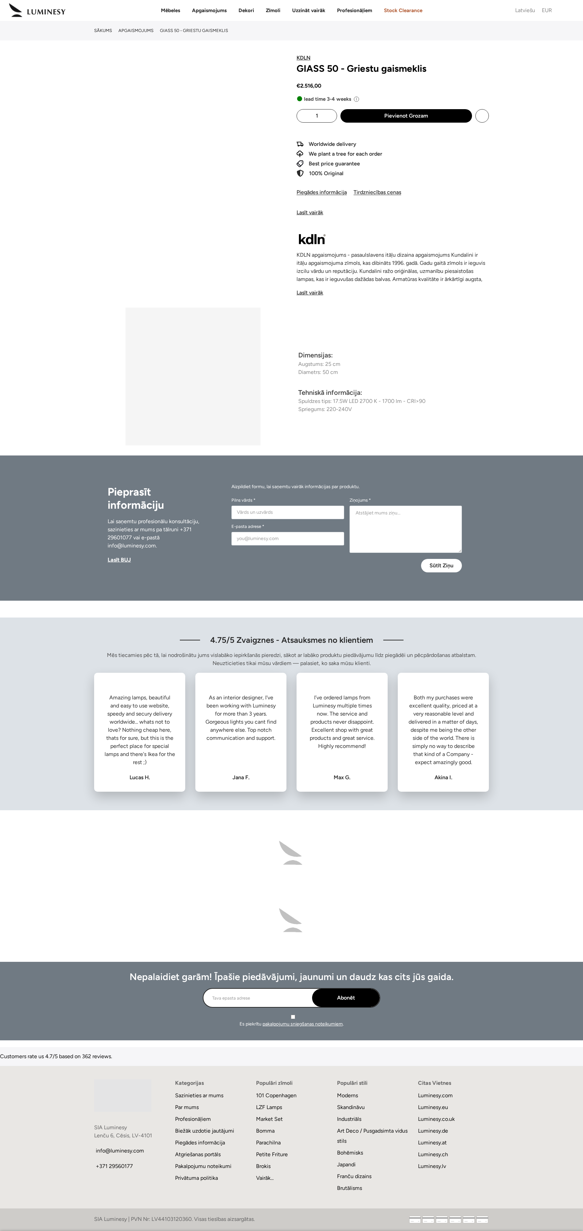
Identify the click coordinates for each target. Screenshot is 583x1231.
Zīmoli (273, 10)
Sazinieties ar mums (199, 1095)
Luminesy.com (435, 1095)
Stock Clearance (403, 10)
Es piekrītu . (292, 1024)
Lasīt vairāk (310, 212)
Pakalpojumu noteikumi (203, 1166)
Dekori (246, 10)
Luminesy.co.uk (436, 1119)
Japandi (346, 1164)
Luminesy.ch (433, 1154)
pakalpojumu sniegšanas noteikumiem (302, 1024)
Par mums (187, 1107)
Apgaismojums (209, 10)
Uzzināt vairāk (308, 10)
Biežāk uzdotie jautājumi (204, 1131)
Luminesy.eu (433, 1107)
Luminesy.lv (432, 1166)
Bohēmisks (350, 1152)
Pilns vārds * (243, 500)
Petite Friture (272, 1154)
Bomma (265, 1131)
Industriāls (349, 1119)
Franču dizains (354, 1176)
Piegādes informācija (322, 192)
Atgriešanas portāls (198, 1154)
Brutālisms (349, 1188)
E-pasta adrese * (247, 526)
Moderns (347, 1095)
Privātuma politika (196, 1178)
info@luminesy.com (132, 545)
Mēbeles (170, 10)
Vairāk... (265, 1178)
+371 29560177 (114, 1166)
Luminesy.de (433, 1131)
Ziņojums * (360, 500)
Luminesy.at (432, 1142)
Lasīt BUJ (119, 560)
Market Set (269, 1119)
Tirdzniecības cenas (377, 192)
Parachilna (268, 1142)
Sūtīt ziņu (441, 565)
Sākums (103, 30)
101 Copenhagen (276, 1095)
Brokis (263, 1166)
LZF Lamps (269, 1107)
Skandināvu (351, 1107)
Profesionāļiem (354, 10)
